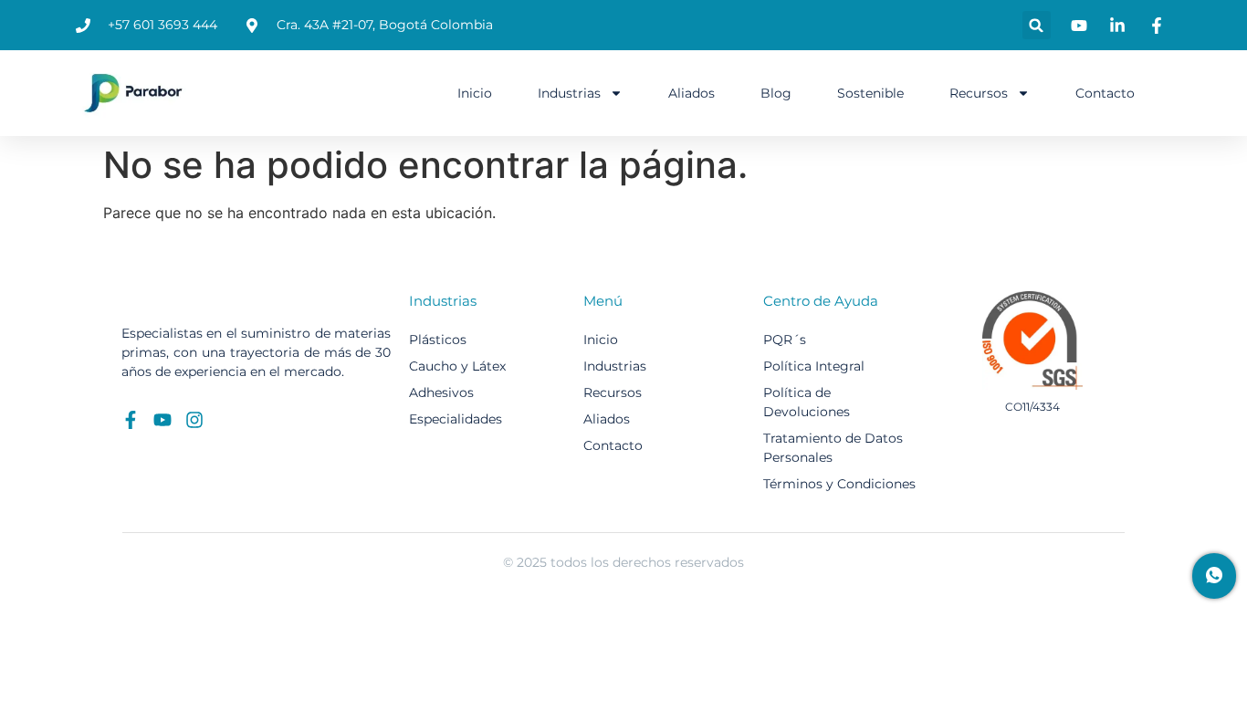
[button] (1036, 25)
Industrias (569, 93)
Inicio (474, 93)
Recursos (978, 93)
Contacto (1105, 93)
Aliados (691, 93)
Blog (775, 93)
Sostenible (870, 93)
